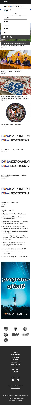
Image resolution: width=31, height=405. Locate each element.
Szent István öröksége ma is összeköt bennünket (15, 256)
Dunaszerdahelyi (4, 37)
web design (12, 400)
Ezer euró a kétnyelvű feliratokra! (12, 149)
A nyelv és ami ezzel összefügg (11, 124)
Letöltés (15, 371)
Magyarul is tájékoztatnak (10, 202)
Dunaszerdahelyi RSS (11, 37)
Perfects (15, 352)
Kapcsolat (15, 369)
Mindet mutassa (15, 388)
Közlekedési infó (15, 362)
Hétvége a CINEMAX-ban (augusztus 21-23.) (14, 248)
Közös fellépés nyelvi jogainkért (11, 71)
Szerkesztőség (15, 354)
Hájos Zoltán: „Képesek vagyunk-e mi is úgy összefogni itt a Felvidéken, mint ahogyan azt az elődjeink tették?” (15, 237)
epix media (19, 400)
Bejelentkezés (26, 14)
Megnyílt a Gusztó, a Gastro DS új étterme (14, 214)
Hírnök (6, 1)
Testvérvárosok (15, 359)
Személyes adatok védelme (10, 395)
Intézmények (15, 357)
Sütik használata (23, 395)
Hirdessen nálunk (9, 5)
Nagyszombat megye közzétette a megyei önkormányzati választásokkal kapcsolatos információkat (14, 244)
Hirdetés (15, 367)
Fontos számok (15, 364)
